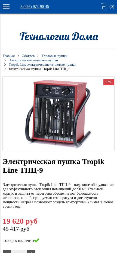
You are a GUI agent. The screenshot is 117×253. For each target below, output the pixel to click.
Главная (9, 56)
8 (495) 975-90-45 (34, 7)
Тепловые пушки (54, 56)
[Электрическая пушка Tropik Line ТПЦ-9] (58, 149)
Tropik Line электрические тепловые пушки (42, 65)
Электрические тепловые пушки (33, 60)
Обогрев (28, 56)
